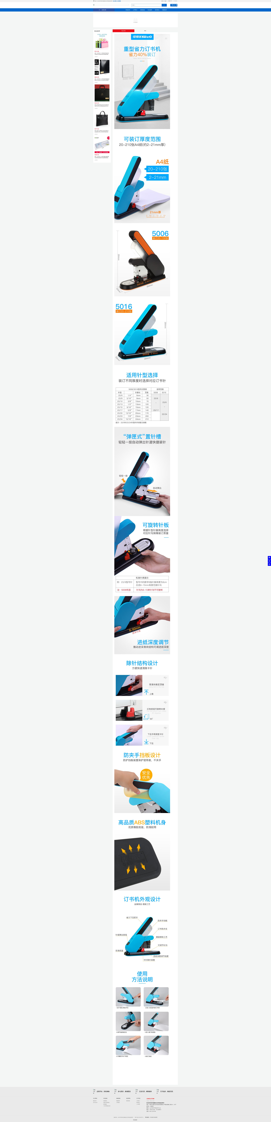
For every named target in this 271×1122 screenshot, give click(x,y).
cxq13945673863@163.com (155, 1108)
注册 (165, 1)
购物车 (175, 5)
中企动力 (152, 1117)
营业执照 (135, 1119)
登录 (162, 1)
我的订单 (170, 0)
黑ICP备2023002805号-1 (139, 1117)
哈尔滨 (155, 1117)
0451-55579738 (152, 1111)
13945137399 (150, 1098)
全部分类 (104, 10)
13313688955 (158, 1109)
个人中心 (175, 0)
